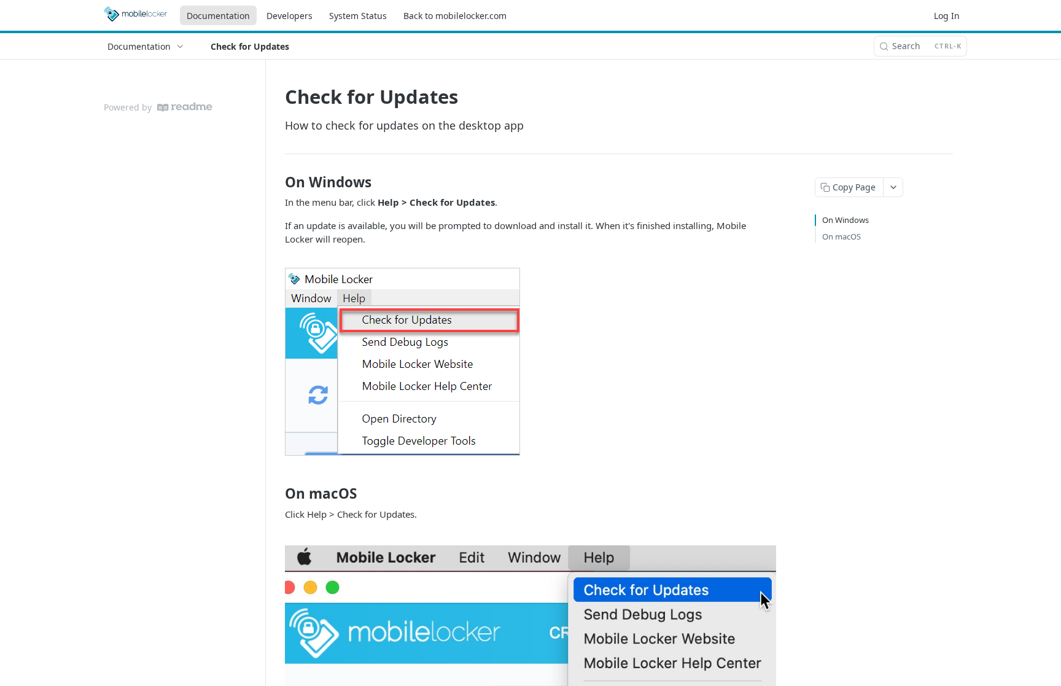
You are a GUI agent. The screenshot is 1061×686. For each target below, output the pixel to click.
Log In (947, 15)
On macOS (841, 236)
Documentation (218, 15)
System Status (358, 15)
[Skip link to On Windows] (276, 182)
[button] (402, 360)
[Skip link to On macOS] (276, 493)
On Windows (845, 219)
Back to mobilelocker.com (455, 15)
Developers (289, 15)
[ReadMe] (184, 107)
